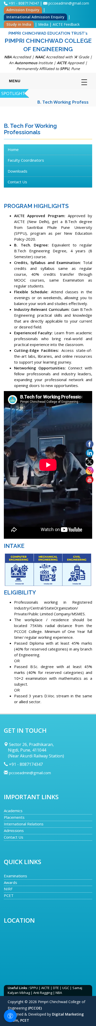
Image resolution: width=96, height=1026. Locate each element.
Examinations (15, 875)
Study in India (18, 24)
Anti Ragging (42, 992)
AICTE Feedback (66, 24)
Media (43, 24)
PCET (9, 895)
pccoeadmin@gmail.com (68, 3)
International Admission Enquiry (35, 17)
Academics (13, 810)
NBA (59, 992)
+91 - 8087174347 (24, 3)
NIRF (8, 888)
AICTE (45, 988)
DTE (56, 988)
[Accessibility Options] (10, 1015)
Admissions (14, 830)
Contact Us (13, 837)
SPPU (33, 988)
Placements (14, 817)
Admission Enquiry (22, 9)
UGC (65, 988)
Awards (10, 882)
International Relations (24, 823)
